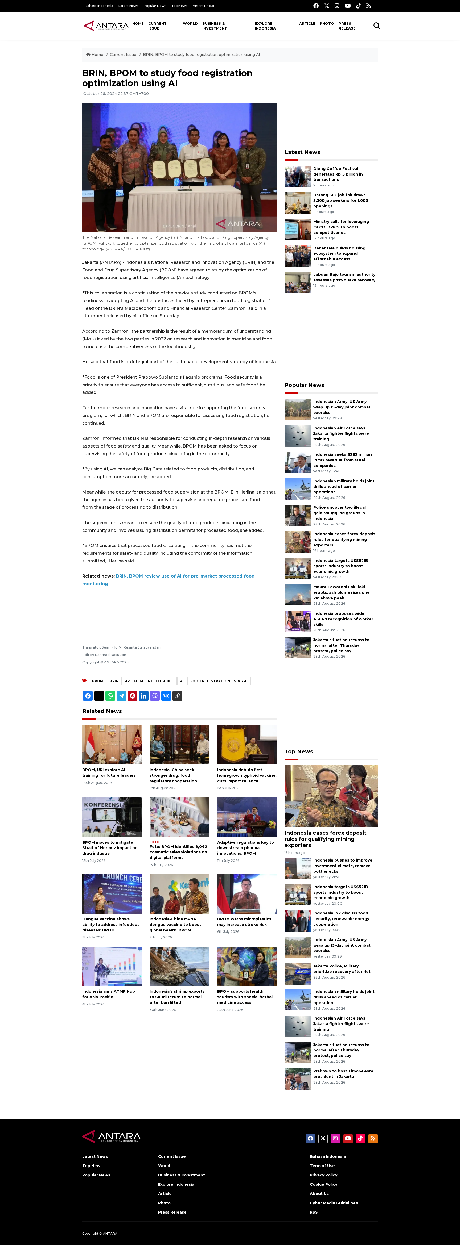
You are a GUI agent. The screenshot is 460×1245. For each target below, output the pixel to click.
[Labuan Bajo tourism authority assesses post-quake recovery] (298, 282)
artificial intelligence (149, 681)
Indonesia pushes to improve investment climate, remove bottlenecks (342, 866)
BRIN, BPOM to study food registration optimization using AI (201, 54)
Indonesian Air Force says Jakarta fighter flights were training (341, 434)
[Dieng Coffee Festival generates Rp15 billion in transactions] (298, 176)
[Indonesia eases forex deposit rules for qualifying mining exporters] (298, 541)
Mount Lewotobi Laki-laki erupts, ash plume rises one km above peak (341, 592)
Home (138, 23)
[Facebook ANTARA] (316, 5)
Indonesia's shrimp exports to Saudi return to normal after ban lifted (177, 997)
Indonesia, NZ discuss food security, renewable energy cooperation (341, 919)
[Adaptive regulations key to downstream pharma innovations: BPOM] (247, 816)
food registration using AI (219, 681)
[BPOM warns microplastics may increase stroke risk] (247, 893)
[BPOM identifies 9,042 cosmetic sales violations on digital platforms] (179, 816)
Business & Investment (214, 25)
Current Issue (157, 25)
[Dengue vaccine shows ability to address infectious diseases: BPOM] (112, 893)
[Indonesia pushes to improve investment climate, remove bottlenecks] (298, 867)
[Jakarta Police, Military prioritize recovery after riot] (298, 973)
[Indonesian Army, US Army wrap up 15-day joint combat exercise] (298, 409)
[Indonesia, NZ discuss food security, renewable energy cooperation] (298, 921)
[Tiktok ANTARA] (358, 5)
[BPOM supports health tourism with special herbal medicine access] (247, 965)
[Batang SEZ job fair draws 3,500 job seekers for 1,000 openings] (298, 202)
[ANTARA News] (106, 25)
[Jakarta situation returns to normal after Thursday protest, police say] (298, 647)
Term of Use (322, 1165)
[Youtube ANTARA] (348, 5)
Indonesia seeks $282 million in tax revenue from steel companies (342, 460)
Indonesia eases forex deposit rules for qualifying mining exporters (344, 540)
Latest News (128, 6)
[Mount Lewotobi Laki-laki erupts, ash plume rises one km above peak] (298, 594)
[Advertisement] (331, 105)
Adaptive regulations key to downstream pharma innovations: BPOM (245, 848)
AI (182, 681)
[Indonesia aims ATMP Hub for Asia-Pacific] (112, 965)
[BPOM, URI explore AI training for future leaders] (112, 744)
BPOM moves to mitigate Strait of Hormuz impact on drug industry (110, 848)
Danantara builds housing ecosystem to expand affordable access (339, 254)
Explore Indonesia (265, 25)
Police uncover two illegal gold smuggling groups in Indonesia (339, 513)
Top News (179, 6)
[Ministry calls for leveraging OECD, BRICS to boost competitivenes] (298, 229)
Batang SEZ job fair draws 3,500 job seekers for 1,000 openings (340, 200)
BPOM (97, 681)
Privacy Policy (323, 1175)
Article (307, 23)
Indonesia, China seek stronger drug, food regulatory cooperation (173, 775)
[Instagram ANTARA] (337, 5)
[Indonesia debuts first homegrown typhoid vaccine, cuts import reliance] (247, 744)
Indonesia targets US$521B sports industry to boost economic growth (340, 566)
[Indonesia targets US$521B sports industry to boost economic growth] (298, 568)
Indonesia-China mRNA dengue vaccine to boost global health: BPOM (175, 925)
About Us (319, 1193)
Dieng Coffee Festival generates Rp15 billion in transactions (338, 174)
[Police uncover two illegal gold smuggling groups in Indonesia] (298, 515)
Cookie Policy (323, 1184)
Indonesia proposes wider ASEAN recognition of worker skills (343, 619)
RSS (314, 1212)
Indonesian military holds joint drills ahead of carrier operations (344, 487)
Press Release (347, 25)
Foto (154, 842)
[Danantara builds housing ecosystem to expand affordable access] (298, 255)
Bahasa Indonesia (99, 6)
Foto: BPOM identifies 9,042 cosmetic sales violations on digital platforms (178, 852)
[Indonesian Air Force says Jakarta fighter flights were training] (298, 435)
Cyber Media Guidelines (334, 1203)
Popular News (155, 6)
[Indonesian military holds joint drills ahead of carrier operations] (298, 488)
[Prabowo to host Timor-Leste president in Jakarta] (298, 1078)
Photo (327, 23)
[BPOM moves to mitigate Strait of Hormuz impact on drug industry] (112, 816)
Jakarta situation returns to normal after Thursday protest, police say (341, 645)
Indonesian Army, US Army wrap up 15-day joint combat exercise (342, 407)
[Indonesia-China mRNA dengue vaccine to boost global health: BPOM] (179, 893)
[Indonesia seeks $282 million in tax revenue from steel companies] (298, 462)
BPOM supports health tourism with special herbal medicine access (245, 997)
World (190, 23)
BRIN (114, 681)
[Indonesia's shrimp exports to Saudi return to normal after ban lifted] (179, 965)
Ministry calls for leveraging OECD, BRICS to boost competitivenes (341, 227)
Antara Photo (203, 6)
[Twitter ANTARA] (326, 5)
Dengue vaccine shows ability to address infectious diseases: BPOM (110, 925)
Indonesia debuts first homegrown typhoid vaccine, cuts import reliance (247, 775)
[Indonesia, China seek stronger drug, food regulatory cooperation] (179, 744)
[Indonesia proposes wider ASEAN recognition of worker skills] (298, 621)
